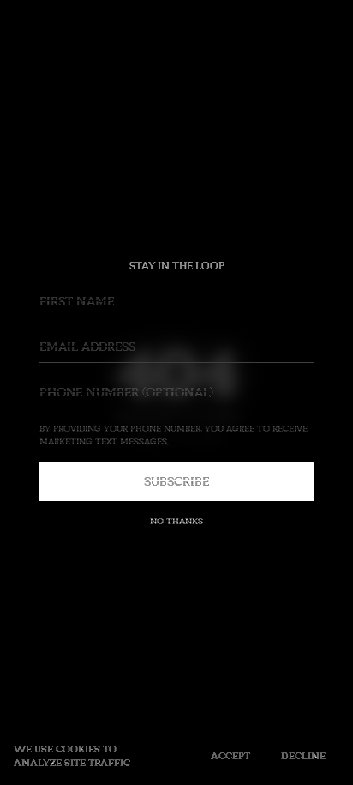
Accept (230, 755)
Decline (303, 755)
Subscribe (176, 481)
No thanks (176, 521)
